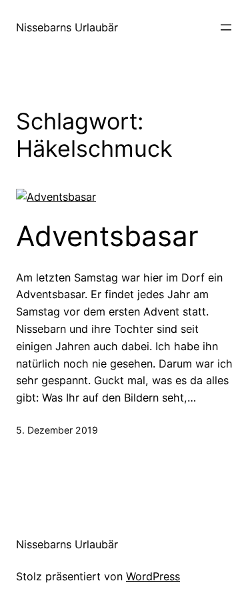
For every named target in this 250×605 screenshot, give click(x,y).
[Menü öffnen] (226, 27)
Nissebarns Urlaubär (67, 27)
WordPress (153, 576)
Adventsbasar (107, 236)
